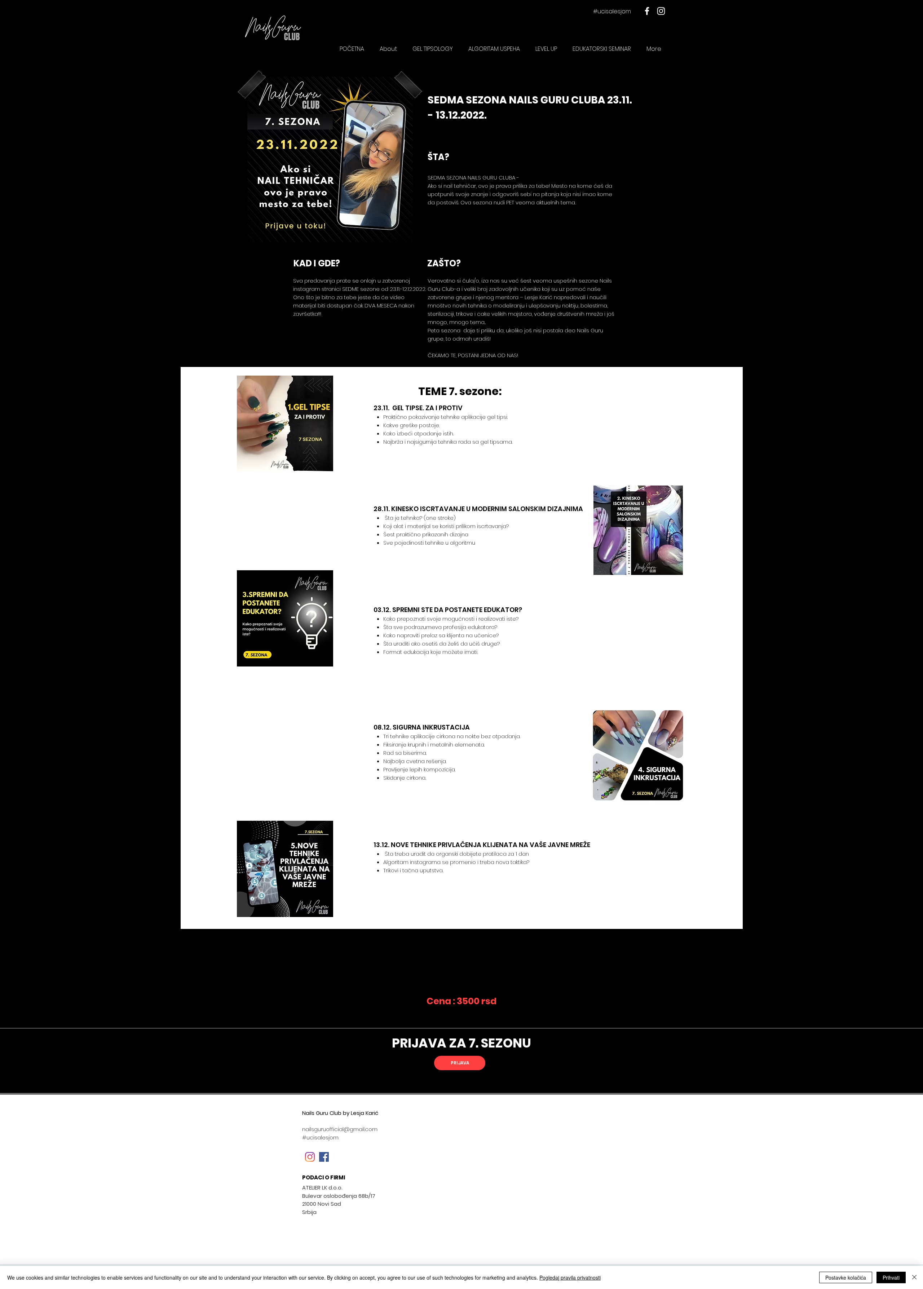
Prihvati (891, 1277)
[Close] (914, 1277)
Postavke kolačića (845, 1277)
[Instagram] (661, 11)
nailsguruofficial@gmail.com (339, 1129)
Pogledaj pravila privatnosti (570, 1277)
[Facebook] (647, 11)
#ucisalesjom (612, 11)
